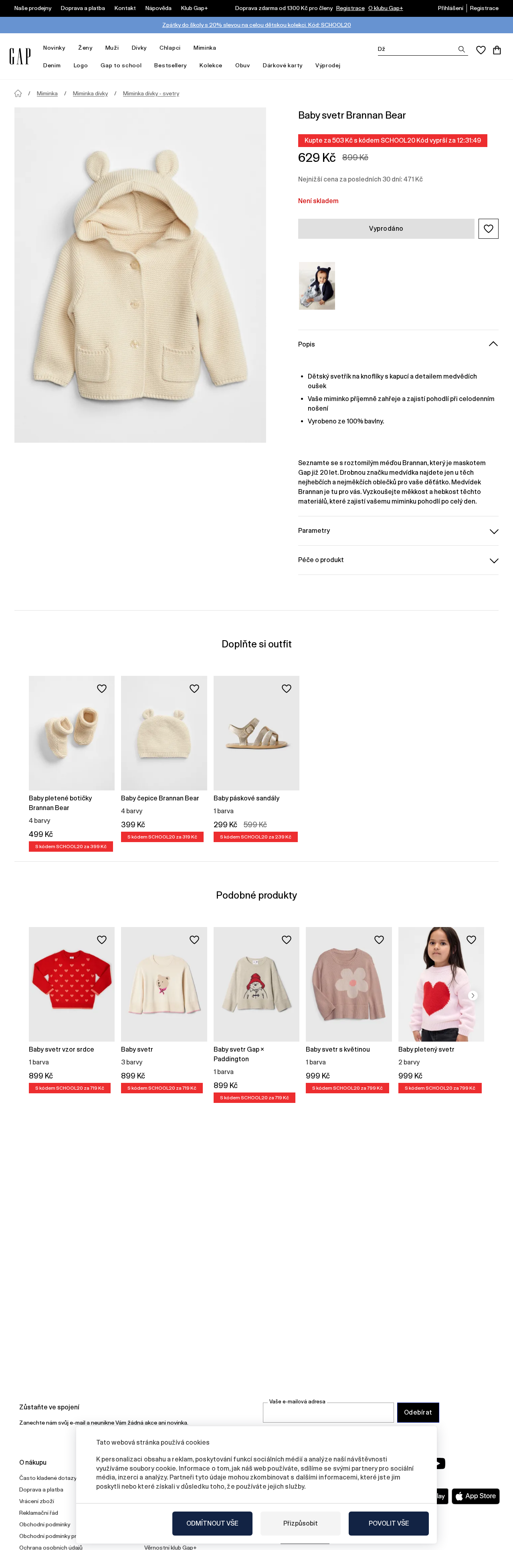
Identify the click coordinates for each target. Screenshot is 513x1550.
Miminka (205, 47)
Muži (112, 47)
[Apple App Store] (476, 1496)
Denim (52, 65)
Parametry (314, 530)
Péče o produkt (321, 560)
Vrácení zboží (36, 1501)
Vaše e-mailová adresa (297, 1402)
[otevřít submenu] (69, 48)
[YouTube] (438, 1463)
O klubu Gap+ (385, 8)
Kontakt (125, 8)
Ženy (85, 47)
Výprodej (328, 65)
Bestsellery (170, 65)
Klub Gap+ (194, 8)
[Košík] (497, 50)
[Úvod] (18, 93)
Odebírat (418, 1412)
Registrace (350, 8)
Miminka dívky (90, 93)
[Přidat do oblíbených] (101, 688)
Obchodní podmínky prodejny (56, 1536)
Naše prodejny (32, 8)
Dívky (139, 47)
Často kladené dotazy (48, 1478)
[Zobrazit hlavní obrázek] (140, 275)
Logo (81, 65)
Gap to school (121, 65)
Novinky (54, 47)
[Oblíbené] (481, 50)
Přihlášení (450, 8)
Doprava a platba (83, 8)
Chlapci (170, 47)
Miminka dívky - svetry (151, 93)
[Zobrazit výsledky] (461, 49)
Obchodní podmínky (44, 1524)
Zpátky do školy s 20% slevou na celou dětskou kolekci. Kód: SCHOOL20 (256, 25)
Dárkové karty (283, 65)
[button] (489, 229)
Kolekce (211, 65)
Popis (306, 344)
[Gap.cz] (20, 56)
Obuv (242, 65)
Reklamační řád (38, 1513)
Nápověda (158, 8)
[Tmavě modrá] (317, 285)
